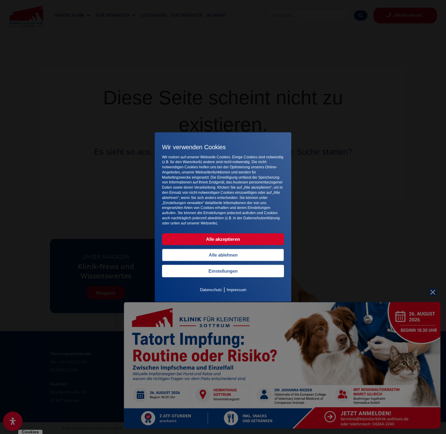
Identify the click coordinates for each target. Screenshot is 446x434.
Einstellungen (223, 271)
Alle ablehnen (223, 254)
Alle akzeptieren (223, 239)
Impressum (236, 290)
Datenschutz (211, 290)
